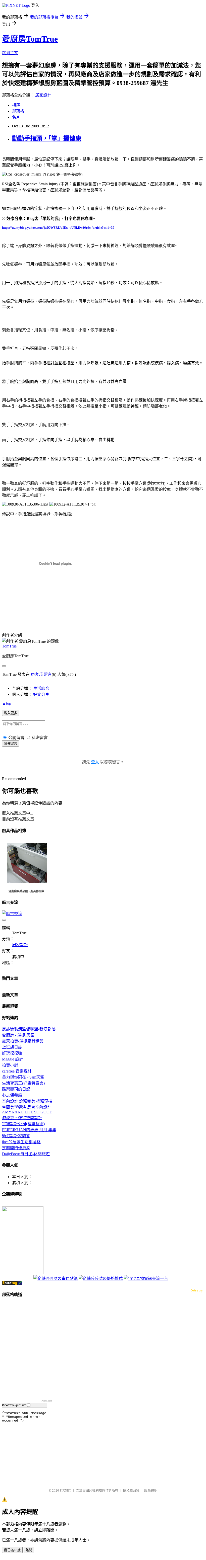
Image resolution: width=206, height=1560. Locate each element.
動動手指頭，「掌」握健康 (46, 138)
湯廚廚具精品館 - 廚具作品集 (26, 891)
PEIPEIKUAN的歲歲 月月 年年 (29, 1130)
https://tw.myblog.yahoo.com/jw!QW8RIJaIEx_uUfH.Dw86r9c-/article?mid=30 (58, 227)
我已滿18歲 (12, 1550)
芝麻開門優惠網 (16, 1148)
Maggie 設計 (12, 1059)
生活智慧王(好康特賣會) (23, 1083)
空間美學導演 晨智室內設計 (26, 1107)
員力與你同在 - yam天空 (23, 1077)
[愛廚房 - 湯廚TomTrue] (22, 1273)
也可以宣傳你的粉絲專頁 (17, 1278)
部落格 (18, 111)
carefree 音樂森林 (17, 1071)
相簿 (16, 105)
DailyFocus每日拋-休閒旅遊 (26, 1154)
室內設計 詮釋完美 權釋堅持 (27, 1101)
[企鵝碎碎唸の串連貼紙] (55, 1278)
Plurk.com (46, 1400)
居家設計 (43, 95)
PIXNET (65, 1490)
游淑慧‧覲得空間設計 (22, 1118)
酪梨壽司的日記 (16, 1089)
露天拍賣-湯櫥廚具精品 (22, 1041)
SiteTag (197, 1289)
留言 (48, 674)
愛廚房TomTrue (30, 38)
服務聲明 (150, 1490)
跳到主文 (10, 53)
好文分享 (41, 694)
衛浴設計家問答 (16, 1136)
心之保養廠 (12, 1095)
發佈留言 (10, 744)
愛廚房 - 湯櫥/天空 (18, 1035)
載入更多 (10, 713)
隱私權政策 (131, 1490)
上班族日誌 (12, 1047)
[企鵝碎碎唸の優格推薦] (101, 1278)
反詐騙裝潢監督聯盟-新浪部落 (29, 1029)
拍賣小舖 (10, 1065)
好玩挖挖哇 (12, 1053)
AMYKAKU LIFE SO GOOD (27, 1112)
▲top (6, 703)
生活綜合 (41, 688)
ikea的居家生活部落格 (21, 1142)
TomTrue (9, 646)
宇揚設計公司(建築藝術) (23, 1124)
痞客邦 (37, 674)
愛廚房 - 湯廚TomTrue (15, 1204)
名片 (16, 117)
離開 (29, 1550)
